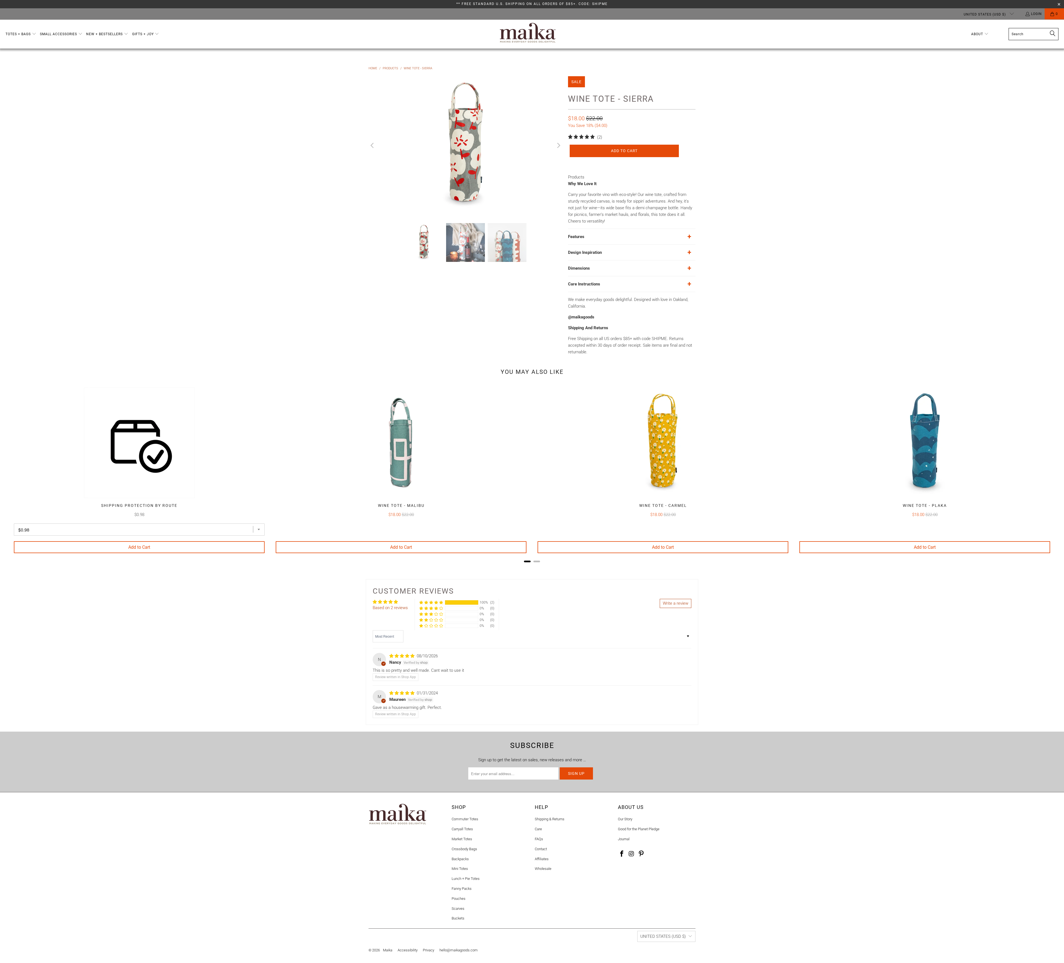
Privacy (428, 950)
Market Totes (462, 839)
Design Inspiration (585, 252)
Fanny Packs (462, 889)
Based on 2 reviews (390, 607)
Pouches (459, 898)
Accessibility (408, 950)
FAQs (539, 839)
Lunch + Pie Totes (466, 879)
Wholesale (543, 869)
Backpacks (460, 859)
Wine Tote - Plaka (925, 505)
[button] (21, 34)
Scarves (458, 908)
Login (1036, 14)
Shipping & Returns (549, 819)
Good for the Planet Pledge (638, 829)
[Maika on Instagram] (632, 854)
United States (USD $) (985, 14)
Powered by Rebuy (532, 568)
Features (576, 236)
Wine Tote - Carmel (663, 505)
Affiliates (542, 859)
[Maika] (527, 34)
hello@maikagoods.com (458, 950)
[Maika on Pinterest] (641, 854)
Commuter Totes (465, 819)
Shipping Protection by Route (139, 505)
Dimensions (579, 268)
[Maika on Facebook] (622, 854)
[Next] (558, 145)
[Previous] (372, 145)
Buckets (458, 918)
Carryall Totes (462, 829)
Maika (387, 950)
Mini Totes (460, 869)
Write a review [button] (675, 603)
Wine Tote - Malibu (401, 505)
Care (538, 829)
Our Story (625, 819)
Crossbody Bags (464, 849)
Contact (541, 849)
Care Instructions (584, 284)
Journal (624, 839)
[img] (402, 655)
